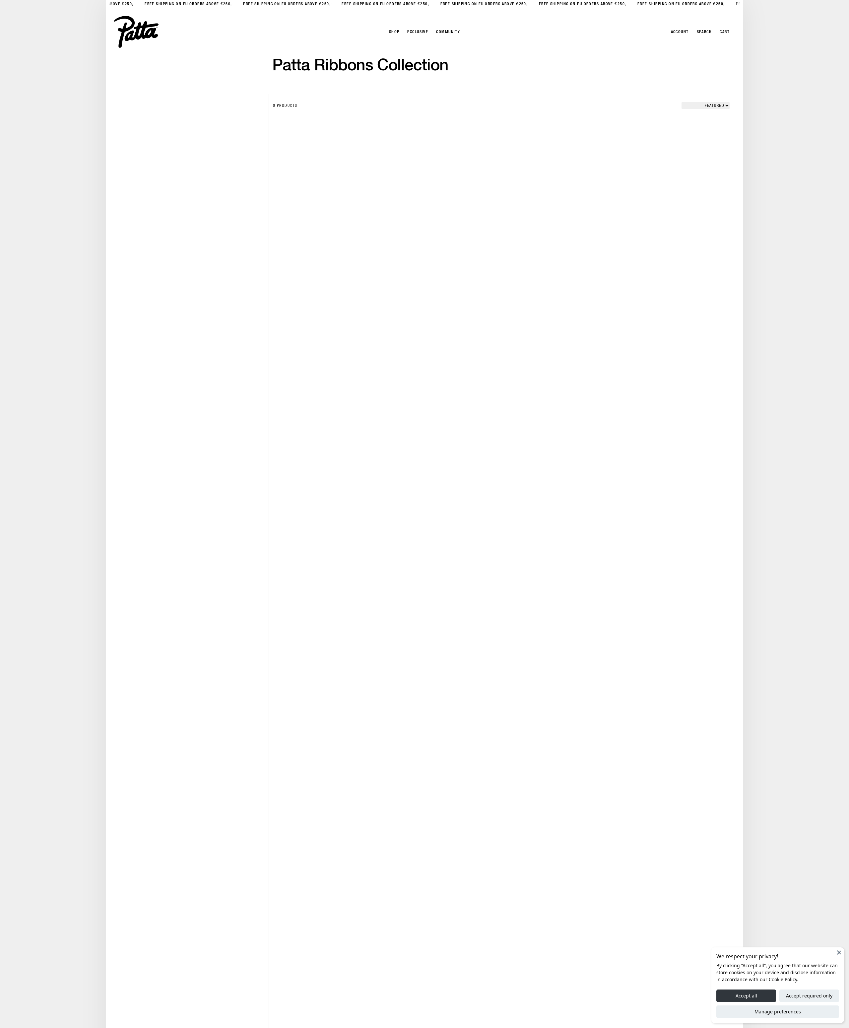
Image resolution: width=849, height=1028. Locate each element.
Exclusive (417, 32)
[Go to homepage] (136, 32)
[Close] (839, 952)
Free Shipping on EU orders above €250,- (186, 4)
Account (680, 32)
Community (448, 32)
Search (704, 32)
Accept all (746, 995)
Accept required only (809, 995)
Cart (725, 32)
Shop (394, 32)
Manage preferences (777, 1011)
